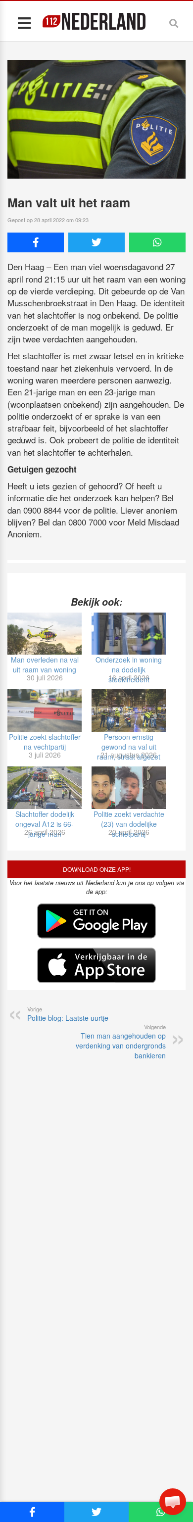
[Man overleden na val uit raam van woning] (44, 634)
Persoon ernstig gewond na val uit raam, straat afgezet (128, 746)
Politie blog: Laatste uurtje (67, 1014)
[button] (172, 1501)
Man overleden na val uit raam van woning (45, 664)
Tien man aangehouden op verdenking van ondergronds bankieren (121, 1041)
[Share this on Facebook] (35, 242)
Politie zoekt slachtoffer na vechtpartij (45, 742)
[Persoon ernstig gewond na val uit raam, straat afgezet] (129, 710)
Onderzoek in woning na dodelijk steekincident (129, 669)
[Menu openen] (24, 22)
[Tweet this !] (96, 242)
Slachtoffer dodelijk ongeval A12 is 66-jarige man (44, 824)
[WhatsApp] (157, 242)
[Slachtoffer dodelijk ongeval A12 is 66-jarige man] (44, 787)
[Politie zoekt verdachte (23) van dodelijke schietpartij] (129, 787)
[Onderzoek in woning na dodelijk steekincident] (129, 634)
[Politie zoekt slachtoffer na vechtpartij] (44, 710)
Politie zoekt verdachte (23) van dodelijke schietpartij (129, 824)
